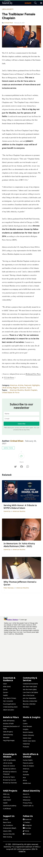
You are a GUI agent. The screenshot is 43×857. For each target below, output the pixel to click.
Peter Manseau (9, 588)
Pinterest (28, 834)
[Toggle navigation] (40, 2)
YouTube (28, 828)
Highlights (36, 385)
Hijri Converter (8, 701)
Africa (25, 780)
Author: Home (8, 448)
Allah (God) (6, 686)
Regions (16, 388)
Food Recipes (27, 726)
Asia (24, 777)
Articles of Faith (8, 723)
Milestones (26, 800)
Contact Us (26, 797)
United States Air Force (10, 392)
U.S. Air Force (9, 377)
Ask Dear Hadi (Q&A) (30, 686)
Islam (5, 684)
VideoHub (26, 744)
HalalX (5, 803)
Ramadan (6, 737)
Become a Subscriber (30, 701)
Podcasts (26, 747)
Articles (21, 385)
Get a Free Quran (28, 695)
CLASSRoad (7, 809)
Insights (25, 729)
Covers (25, 723)
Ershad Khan (17, 440)
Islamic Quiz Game (29, 741)
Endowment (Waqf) (9, 828)
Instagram (28, 825)
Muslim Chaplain (31, 390)
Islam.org (6, 797)
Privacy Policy (27, 803)
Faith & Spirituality (9, 760)
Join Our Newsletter (29, 698)
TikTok (27, 831)
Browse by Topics (9, 777)
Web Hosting (7, 837)
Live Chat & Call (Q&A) (30, 692)
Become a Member (29, 704)
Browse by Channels (10, 783)
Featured (27, 385)
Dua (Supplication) (9, 704)
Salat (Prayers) (8, 732)
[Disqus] (21, 641)
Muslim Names (28, 732)
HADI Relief (7, 800)
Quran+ (5, 692)
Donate (5, 819)
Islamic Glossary (28, 735)
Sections (23, 388)
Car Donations (8, 825)
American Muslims (17, 390)
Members (26, 707)
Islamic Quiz (27, 738)
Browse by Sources (9, 780)
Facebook (28, 819)
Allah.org (6, 794)
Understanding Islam (10, 707)
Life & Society (7, 9)
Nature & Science (9, 766)
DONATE (28, 3)
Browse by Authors (9, 769)
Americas (13, 385)
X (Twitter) (26, 822)
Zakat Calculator (8, 710)
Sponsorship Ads (9, 834)
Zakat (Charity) (8, 735)
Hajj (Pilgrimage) (8, 740)
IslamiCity (7, 511)
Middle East (27, 783)
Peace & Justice (28, 763)
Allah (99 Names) (8, 721)
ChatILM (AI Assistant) (30, 684)
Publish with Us (28, 806)
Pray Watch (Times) (9, 698)
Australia (26, 775)
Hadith (5, 695)
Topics (29, 388)
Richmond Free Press (33, 374)
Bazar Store (7, 822)
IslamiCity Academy (9, 806)
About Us (26, 794)
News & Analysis (28, 766)
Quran (5, 689)
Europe (25, 772)
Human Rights (28, 760)
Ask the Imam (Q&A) (29, 689)
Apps (24, 721)
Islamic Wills (7, 831)
